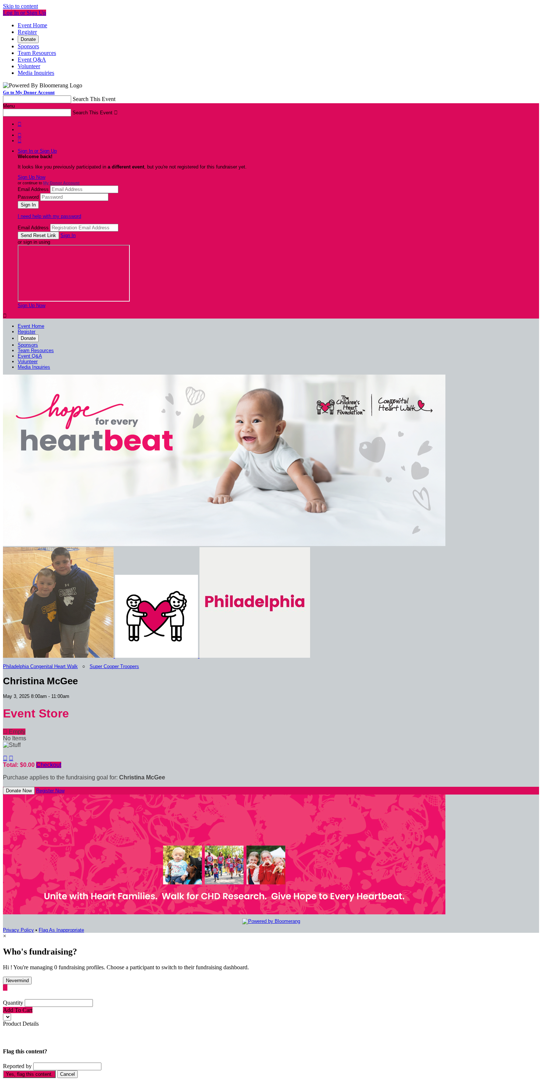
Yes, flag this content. (29, 1074)
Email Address (33, 189)
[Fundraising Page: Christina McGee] (59, 656)
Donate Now (19, 790)
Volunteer (29, 66)
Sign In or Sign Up (37, 151)
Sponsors (28, 46)
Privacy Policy (18, 930)
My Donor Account (61, 183)
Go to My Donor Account (29, 92)
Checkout (48, 765)
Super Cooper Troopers (114, 666)
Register (27, 32)
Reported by (17, 1066)
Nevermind (17, 980)
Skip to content (20, 6)
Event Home (32, 25)
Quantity (13, 1003)
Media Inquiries (36, 73)
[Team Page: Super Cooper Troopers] (157, 656)
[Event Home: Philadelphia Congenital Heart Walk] (254, 656)
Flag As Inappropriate (61, 930)
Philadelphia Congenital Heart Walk (40, 666)
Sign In (68, 235)
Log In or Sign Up (24, 13)
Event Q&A (32, 59)
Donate (28, 39)
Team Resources (37, 53)
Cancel (67, 1074)
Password (28, 197)
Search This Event (94, 99)
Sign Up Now (31, 177)
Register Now (50, 790)
